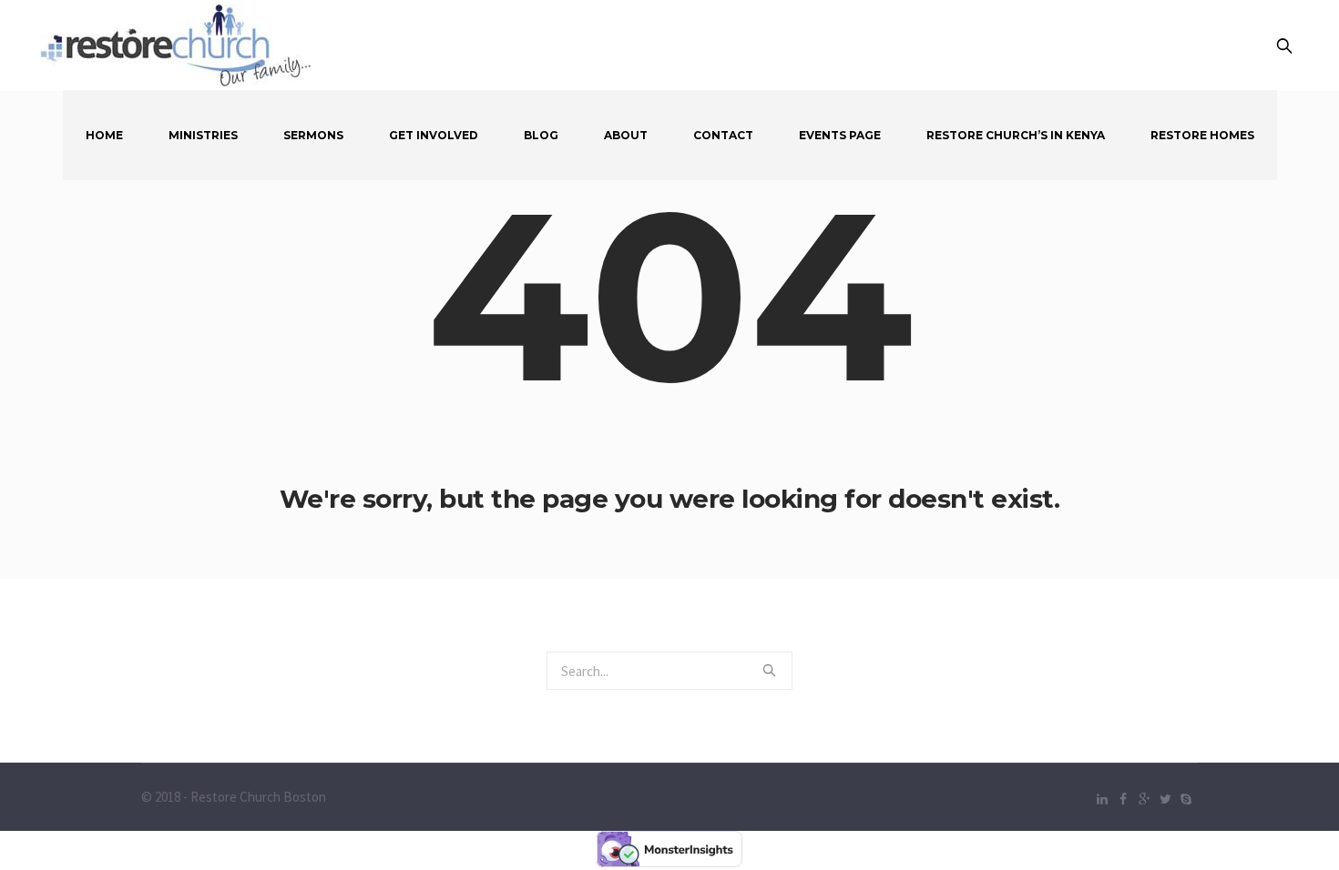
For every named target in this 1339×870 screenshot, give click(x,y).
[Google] (1144, 799)
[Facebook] (1123, 799)
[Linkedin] (1102, 799)
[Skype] (1186, 799)
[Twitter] (1165, 799)
